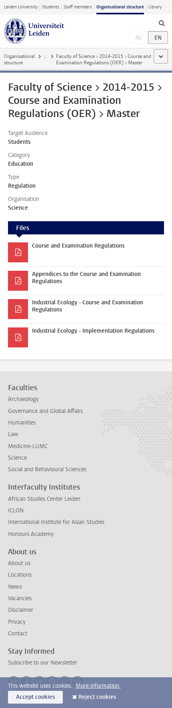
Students (50, 7)
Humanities (22, 422)
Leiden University (21, 7)
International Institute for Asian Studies (56, 522)
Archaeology (23, 399)
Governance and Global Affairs (45, 411)
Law (13, 434)
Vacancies (20, 598)
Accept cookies (35, 697)
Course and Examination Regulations (78, 246)
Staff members (78, 7)
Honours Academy (31, 534)
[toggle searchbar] (161, 22)
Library (155, 7)
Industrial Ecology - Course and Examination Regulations (87, 306)
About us (19, 563)
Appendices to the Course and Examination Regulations (86, 277)
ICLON (16, 510)
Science (17, 458)
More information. (98, 686)
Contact (17, 633)
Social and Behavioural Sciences (47, 469)
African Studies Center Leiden (44, 499)
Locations (20, 575)
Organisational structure (120, 7)
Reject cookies (97, 697)
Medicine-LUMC (28, 446)
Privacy (17, 622)
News (15, 587)
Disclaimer (20, 610)
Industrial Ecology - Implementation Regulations (93, 331)
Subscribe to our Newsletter (42, 662)
